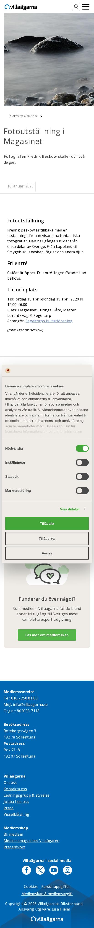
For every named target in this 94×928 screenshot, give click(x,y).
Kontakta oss (15, 788)
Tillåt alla (47, 523)
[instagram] (67, 870)
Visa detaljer (70, 509)
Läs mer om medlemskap (47, 635)
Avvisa (47, 553)
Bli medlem (13, 834)
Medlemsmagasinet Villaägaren (31, 840)
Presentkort (14, 846)
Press (9, 807)
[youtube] (53, 870)
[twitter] (40, 870)
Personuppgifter (55, 886)
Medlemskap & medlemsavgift (47, 893)
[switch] (82, 462)
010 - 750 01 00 (24, 698)
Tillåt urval (47, 538)
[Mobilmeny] (85, 6)
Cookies (31, 886)
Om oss (10, 782)
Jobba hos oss (16, 801)
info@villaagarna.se (30, 704)
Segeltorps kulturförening (49, 320)
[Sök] (76, 7)
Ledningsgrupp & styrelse (27, 795)
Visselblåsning (16, 814)
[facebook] (26, 870)
